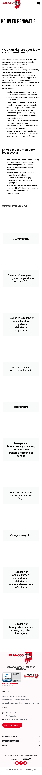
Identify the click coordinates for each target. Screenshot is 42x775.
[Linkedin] (21, 763)
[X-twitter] (25, 763)
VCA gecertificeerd (9, 683)
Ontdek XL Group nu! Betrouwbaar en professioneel (21, 668)
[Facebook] (17, 763)
